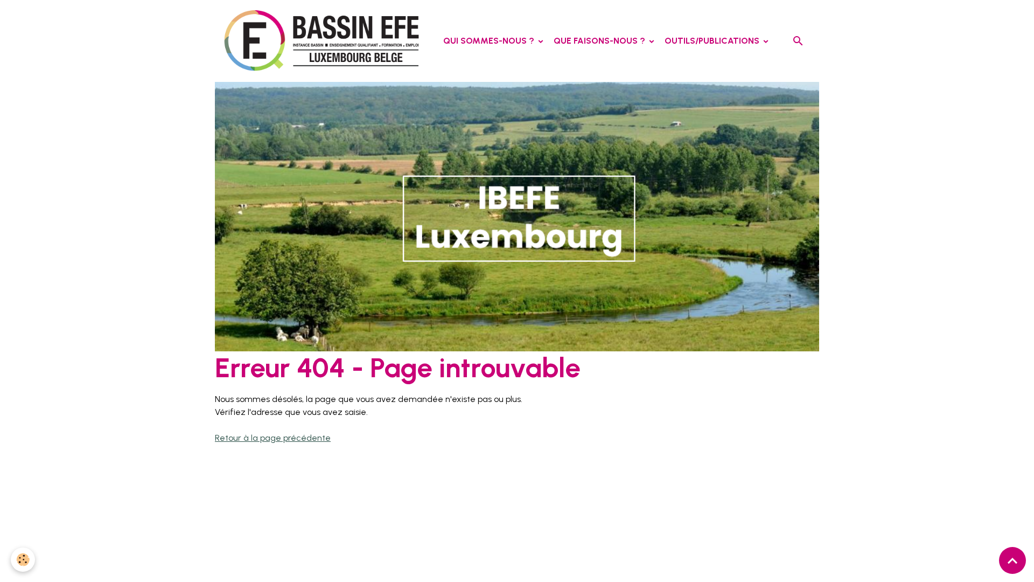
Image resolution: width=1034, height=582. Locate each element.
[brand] (326, 41)
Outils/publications (713, 41)
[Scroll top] (1012, 560)
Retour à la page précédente (273, 438)
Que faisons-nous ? (600, 41)
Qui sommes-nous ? (489, 41)
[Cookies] (23, 560)
